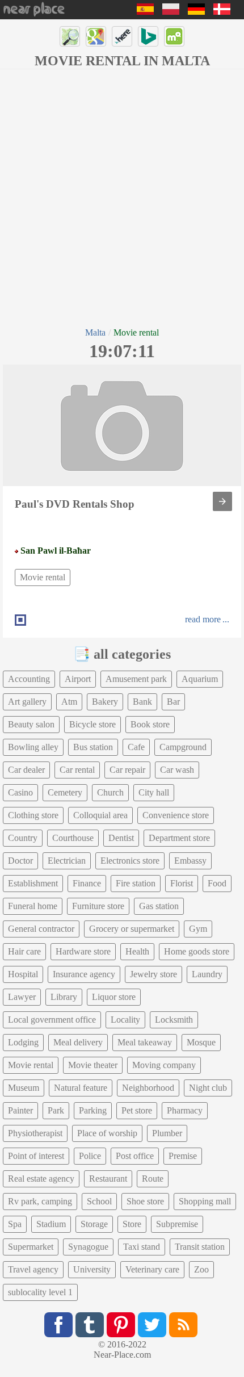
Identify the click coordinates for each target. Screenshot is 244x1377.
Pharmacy (185, 1110)
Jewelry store (153, 974)
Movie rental (42, 577)
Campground (183, 747)
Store (132, 1224)
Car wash (177, 770)
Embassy (190, 860)
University (92, 1269)
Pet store (136, 1110)
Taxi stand (141, 1247)
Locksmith (174, 1019)
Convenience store (175, 815)
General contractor (41, 929)
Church (110, 792)
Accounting (29, 679)
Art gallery (27, 701)
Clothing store (33, 815)
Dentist (121, 838)
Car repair (127, 770)
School (99, 1201)
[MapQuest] (174, 36)
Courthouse (73, 838)
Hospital (23, 974)
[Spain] (145, 11)
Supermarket (30, 1247)
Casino (20, 792)
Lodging (23, 1042)
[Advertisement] (122, 197)
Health (137, 951)
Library (64, 997)
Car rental (77, 770)
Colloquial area (100, 815)
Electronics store (129, 860)
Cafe (136, 747)
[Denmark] (221, 11)
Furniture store (98, 906)
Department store (179, 838)
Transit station (200, 1247)
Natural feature (80, 1088)
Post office (135, 1156)
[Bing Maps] (148, 36)
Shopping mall (205, 1201)
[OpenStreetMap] (70, 36)
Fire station (135, 883)
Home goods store (196, 951)
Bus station (93, 747)
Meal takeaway (144, 1042)
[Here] (122, 36)
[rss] (183, 1324)
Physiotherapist (35, 1133)
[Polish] (170, 11)
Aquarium (200, 679)
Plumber (167, 1133)
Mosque (201, 1042)
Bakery (105, 701)
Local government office (52, 1019)
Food (217, 883)
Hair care (24, 951)
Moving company (164, 1065)
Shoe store (145, 1201)
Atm (69, 701)
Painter (20, 1110)
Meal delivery (78, 1042)
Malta (95, 332)
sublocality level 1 (40, 1292)
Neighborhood (148, 1088)
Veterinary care (152, 1269)
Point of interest (36, 1156)
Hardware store (83, 951)
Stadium (51, 1224)
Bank (142, 701)
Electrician (67, 860)
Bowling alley (33, 747)
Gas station (159, 906)
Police (90, 1156)
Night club (208, 1088)
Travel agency (33, 1269)
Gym (198, 929)
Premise (183, 1156)
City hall (153, 792)
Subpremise (177, 1224)
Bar (173, 701)
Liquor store (114, 997)
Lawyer (22, 997)
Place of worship (107, 1133)
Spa (15, 1224)
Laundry (207, 974)
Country (22, 838)
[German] (196, 11)
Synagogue (88, 1247)
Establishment (33, 883)
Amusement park (136, 679)
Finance (87, 883)
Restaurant (108, 1178)
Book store (150, 724)
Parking (93, 1110)
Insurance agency (84, 974)
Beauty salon (31, 724)
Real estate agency (41, 1178)
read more (203, 619)
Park (56, 1110)
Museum (23, 1088)
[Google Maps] (96, 36)
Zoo (201, 1269)
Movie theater (92, 1065)
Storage (94, 1224)
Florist (181, 883)
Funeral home (32, 906)
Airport (78, 679)
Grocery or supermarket (131, 929)
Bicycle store (92, 724)
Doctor (20, 860)
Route (152, 1178)
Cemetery (65, 792)
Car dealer (26, 770)
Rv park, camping (40, 1201)
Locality (125, 1019)
